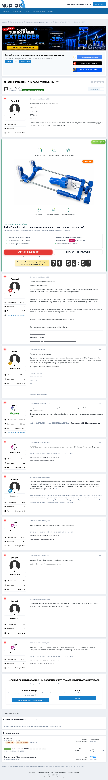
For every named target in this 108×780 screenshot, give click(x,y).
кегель (74, 482)
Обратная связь (60, 772)
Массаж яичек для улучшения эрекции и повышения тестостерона (53, 341)
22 (44, 749)
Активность (17, 11)
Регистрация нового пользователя (30, 700)
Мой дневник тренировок (16, 315)
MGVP (72, 240)
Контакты (51, 11)
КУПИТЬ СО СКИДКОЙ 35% (28, 252)
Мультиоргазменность (37, 334)
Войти (9, 61)
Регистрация (99, 4)
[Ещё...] (100, 99)
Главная (6, 11)
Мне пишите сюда (92, 423)
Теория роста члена (37, 337)
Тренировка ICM (77, 423)
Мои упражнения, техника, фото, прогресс (44, 457)
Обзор (26, 11)
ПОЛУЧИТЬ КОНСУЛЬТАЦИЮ (78, 252)
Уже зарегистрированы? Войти (78, 4)
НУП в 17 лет (8, 738)
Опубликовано (40, 99)
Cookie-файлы (73, 772)
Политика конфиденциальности (41, 772)
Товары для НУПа (39, 11)
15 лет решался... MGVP (20, 749)
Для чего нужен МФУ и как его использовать (20, 757)
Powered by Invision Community (54, 777)
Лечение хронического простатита (42, 461)
